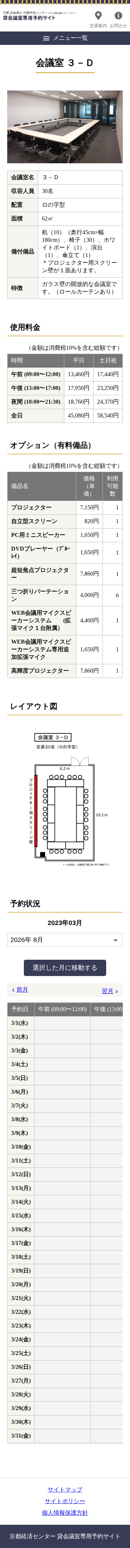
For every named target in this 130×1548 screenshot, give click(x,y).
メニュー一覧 (70, 38)
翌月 (107, 991)
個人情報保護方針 (65, 1513)
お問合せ (118, 25)
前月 (22, 990)
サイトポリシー (65, 1501)
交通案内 (98, 25)
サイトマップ (65, 1489)
